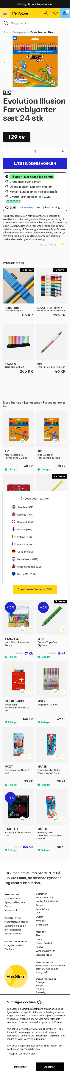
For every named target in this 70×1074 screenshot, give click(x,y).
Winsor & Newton (46, 950)
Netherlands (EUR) (27, 559)
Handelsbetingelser (15, 941)
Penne (39, 905)
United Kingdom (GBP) (29, 566)
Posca (39, 946)
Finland (40, 988)
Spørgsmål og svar (15, 902)
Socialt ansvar (12, 933)
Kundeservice (12, 898)
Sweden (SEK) (25, 507)
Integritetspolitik (14, 945)
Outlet (39, 916)
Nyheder (41, 920)
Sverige (40, 982)
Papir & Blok (42, 908)
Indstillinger (20, 1066)
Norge (39, 985)
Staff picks (42, 924)
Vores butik (10, 910)
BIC (7, 92)
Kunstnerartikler (45, 897)
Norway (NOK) (25, 514)
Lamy (39, 939)
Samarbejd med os (15, 925)
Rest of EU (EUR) (26, 574)
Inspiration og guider (16, 921)
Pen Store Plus (12, 917)
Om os (8, 906)
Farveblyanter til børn (42, 32)
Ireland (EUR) (24, 536)
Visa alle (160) (44, 954)
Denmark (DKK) (25, 522)
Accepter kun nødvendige (21, 1053)
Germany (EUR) (25, 551)
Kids (6, 32)
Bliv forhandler (12, 929)
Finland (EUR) (24, 529)
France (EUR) (24, 544)
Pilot (38, 935)
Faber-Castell (44, 942)
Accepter (49, 1066)
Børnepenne (19, 32)
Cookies (9, 949)
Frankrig (40, 992)
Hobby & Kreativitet (47, 901)
